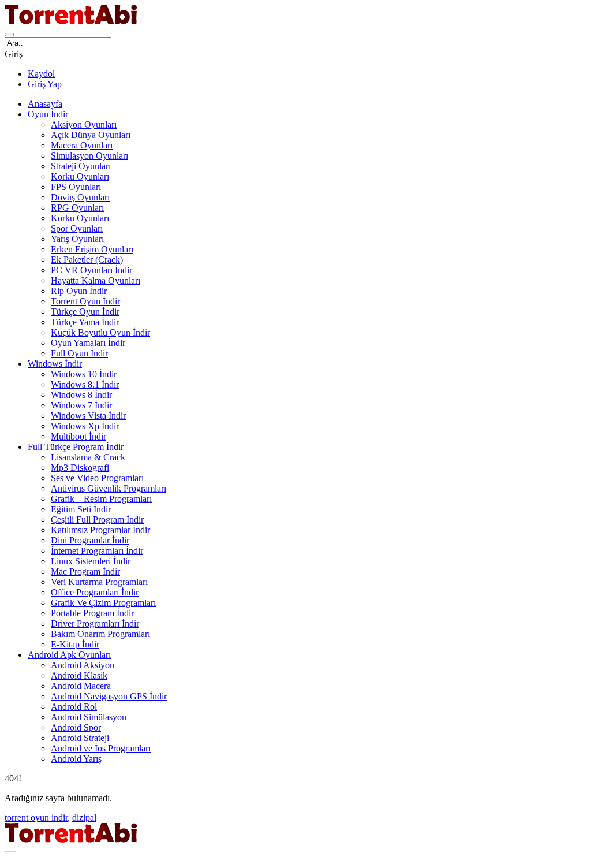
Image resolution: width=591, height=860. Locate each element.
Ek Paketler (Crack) (87, 260)
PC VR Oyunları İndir (91, 270)
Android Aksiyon (82, 665)
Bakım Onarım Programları (100, 634)
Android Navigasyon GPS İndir (109, 696)
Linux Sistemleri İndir (90, 561)
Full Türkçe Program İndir (76, 447)
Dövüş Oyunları (80, 197)
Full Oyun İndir (79, 353)
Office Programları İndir (95, 592)
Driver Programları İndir (95, 623)
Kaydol (41, 74)
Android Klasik (79, 675)
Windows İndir (55, 363)
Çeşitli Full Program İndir (97, 519)
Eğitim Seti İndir (81, 509)
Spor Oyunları (77, 228)
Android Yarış (76, 759)
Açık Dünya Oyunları (90, 135)
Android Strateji (80, 738)
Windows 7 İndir (81, 405)
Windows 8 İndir (81, 395)
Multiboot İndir (78, 436)
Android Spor (76, 727)
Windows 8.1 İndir (85, 384)
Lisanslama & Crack (88, 457)
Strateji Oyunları (81, 166)
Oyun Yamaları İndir (88, 343)
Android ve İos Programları (101, 748)
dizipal (84, 817)
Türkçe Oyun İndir (85, 312)
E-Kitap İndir (75, 644)
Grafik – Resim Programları (101, 499)
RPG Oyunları (77, 208)
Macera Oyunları (82, 145)
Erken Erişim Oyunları (92, 249)
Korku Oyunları (80, 176)
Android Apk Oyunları (69, 655)
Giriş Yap (45, 84)
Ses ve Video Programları (97, 478)
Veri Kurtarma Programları (99, 582)
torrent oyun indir (36, 817)
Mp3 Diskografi (80, 467)
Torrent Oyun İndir (85, 301)
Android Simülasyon (88, 717)
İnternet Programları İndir (97, 551)
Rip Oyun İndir (79, 291)
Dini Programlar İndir (90, 540)
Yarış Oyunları (77, 239)
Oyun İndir (48, 114)
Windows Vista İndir (88, 415)
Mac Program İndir (85, 571)
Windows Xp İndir (85, 426)
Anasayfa (45, 104)
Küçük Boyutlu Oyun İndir (100, 332)
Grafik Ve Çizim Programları (103, 603)
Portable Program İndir (92, 613)
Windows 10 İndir (84, 374)
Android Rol (74, 707)
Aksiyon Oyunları (84, 124)
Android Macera (81, 686)
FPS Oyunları (76, 187)
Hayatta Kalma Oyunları (95, 280)
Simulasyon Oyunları (89, 156)
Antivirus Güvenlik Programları (108, 488)
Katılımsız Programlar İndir (100, 530)
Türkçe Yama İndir (85, 322)
